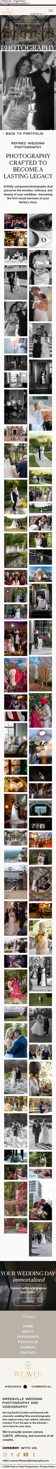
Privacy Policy (47, 1467)
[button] (7, 10)
